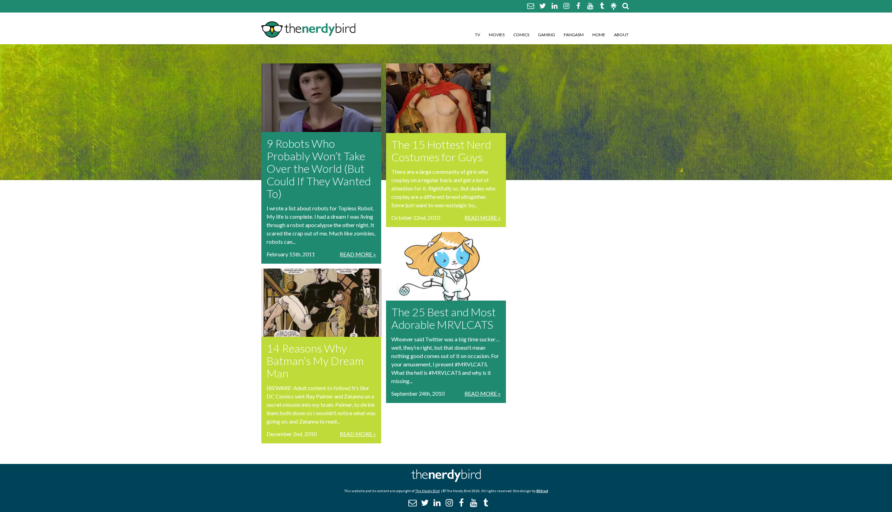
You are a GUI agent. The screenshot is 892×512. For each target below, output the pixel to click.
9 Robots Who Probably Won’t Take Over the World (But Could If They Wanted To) (319, 168)
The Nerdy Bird (427, 491)
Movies (497, 34)
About (621, 34)
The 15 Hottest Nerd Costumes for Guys (441, 151)
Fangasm (574, 34)
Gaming (546, 34)
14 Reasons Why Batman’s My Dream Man (315, 360)
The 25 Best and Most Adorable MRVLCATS (443, 318)
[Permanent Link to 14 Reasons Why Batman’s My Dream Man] (321, 303)
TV (477, 34)
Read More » (358, 254)
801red (542, 491)
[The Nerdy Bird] (446, 480)
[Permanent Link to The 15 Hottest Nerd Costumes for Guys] (446, 98)
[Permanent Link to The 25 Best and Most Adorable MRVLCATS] (446, 266)
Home (598, 34)
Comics (521, 34)
